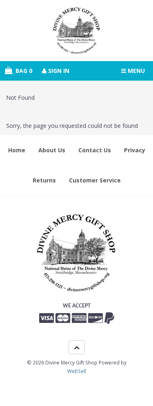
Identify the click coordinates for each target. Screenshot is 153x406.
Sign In (58, 71)
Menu (135, 71)
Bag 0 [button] (22, 71)
